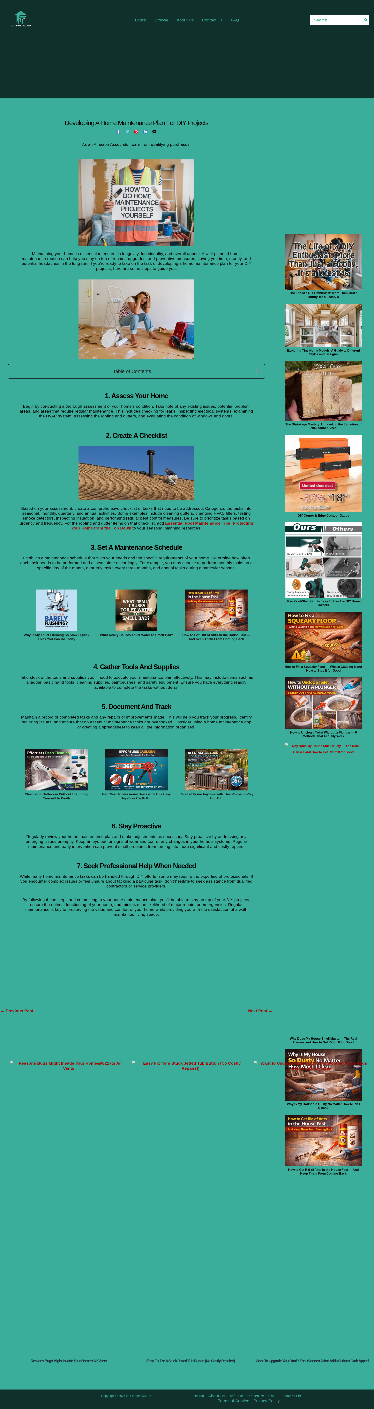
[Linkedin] (145, 131)
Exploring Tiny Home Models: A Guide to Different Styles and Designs (323, 352)
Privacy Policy (266, 1400)
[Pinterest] (136, 131)
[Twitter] (127, 131)
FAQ (272, 1396)
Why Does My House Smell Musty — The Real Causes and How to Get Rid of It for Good (323, 1040)
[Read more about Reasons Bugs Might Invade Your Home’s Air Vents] (68, 1207)
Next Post (260, 1011)
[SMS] (154, 131)
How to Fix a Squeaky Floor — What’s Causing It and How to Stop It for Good (323, 668)
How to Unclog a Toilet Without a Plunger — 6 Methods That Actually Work (323, 734)
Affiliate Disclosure (246, 1396)
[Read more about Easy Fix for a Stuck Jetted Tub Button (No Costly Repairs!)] (190, 1207)
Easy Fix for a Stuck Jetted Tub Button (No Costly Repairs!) (190, 1361)
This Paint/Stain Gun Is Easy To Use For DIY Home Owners (323, 603)
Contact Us (290, 1396)
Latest (198, 1396)
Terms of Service (233, 1400)
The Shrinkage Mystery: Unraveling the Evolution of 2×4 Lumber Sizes (323, 426)
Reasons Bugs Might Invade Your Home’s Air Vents (69, 1361)
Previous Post (16, 1011)
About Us (216, 1396)
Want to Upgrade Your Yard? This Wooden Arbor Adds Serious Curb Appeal (312, 1361)
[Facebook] (118, 131)
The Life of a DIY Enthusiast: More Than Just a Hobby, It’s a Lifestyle (323, 294)
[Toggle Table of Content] (257, 371)
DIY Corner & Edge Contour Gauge (323, 515)
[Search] (366, 20)
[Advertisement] (187, 69)
